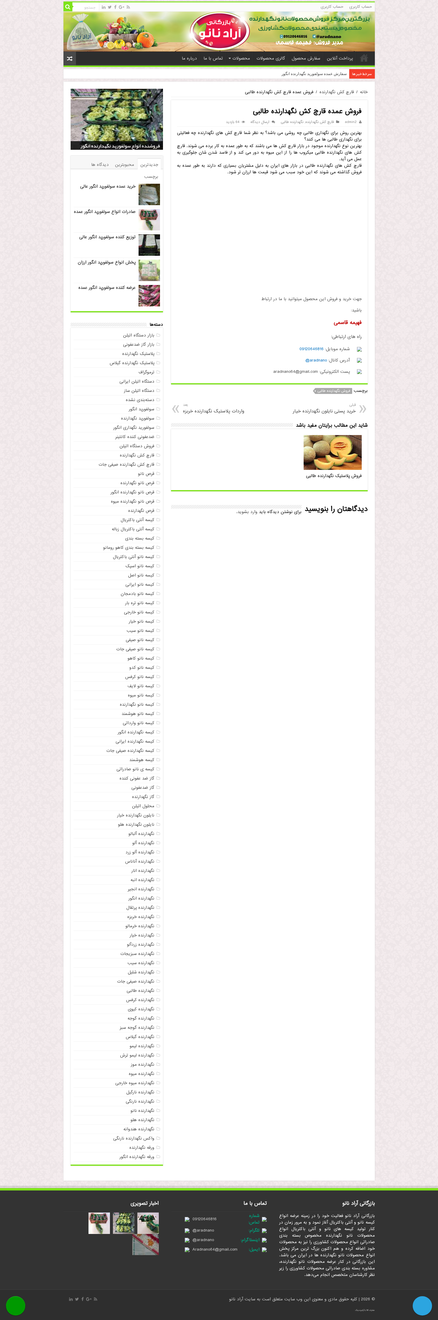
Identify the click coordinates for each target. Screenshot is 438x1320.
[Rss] (128, 7)
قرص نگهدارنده (141, 510)
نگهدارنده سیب (141, 963)
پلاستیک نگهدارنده (138, 353)
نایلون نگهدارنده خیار (135, 815)
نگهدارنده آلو (143, 843)
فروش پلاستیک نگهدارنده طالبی (334, 476)
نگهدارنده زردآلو (140, 944)
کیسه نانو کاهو (141, 658)
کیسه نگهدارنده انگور (136, 732)
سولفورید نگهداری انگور (133, 427)
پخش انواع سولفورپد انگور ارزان (107, 262)
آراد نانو (237, 1299)
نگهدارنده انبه (142, 880)
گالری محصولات (271, 58)
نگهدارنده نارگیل (140, 1092)
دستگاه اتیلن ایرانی (136, 381)
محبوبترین (124, 164)
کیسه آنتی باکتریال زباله (133, 529)
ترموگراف (146, 372)
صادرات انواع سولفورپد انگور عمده (105, 211)
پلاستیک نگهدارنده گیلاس (132, 363)
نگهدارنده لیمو (142, 1046)
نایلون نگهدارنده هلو (136, 824)
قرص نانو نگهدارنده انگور (132, 492)
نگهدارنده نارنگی (140, 1101)
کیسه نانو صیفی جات (135, 649)
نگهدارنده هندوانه (138, 1129)
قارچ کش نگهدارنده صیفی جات (126, 464)
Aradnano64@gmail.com (214, 1249)
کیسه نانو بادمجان (137, 593)
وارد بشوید (247, 512)
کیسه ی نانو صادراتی (135, 769)
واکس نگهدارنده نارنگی (133, 1138)
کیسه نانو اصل (141, 575)
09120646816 (311, 349)
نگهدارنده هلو (142, 1120)
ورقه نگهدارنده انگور (136, 1157)
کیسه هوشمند (141, 760)
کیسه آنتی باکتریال (137, 520)
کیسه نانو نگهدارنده (137, 704)
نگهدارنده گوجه (141, 1018)
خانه (364, 58)
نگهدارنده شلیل (141, 972)
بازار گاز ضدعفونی (138, 344)
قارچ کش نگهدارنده (336, 92)
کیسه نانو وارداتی (138, 723)
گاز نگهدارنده (143, 797)
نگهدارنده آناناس (139, 861)
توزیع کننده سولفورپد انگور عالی (107, 237)
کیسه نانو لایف (141, 686)
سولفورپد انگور (141, 409)
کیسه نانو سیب (140, 630)
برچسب (151, 176)
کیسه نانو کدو (141, 667)
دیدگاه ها (100, 164)
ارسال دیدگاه (260, 122)
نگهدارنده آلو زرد (139, 852)
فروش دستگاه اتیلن (136, 446)
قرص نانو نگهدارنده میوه (132, 501)
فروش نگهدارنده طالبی (333, 391)
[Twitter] (109, 7)
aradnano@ (316, 360)
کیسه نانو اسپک (139, 566)
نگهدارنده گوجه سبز (137, 1027)
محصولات (241, 58)
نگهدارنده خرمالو (139, 926)
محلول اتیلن (143, 806)
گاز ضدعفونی (142, 787)
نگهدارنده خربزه (140, 917)
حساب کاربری (360, 7)
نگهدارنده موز (142, 1064)
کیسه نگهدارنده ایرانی (135, 741)
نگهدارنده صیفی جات (135, 981)
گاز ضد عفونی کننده (136, 778)
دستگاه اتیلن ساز (139, 390)
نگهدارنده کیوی (141, 1009)
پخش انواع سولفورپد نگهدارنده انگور (124, 146)
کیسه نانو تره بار (139, 603)
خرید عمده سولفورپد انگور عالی (108, 186)
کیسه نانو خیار (141, 621)
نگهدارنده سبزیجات (137, 953)
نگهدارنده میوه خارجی (134, 1083)
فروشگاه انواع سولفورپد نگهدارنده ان (316, 73)
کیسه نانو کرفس (139, 677)
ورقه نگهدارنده (141, 1147)
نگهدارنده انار (142, 870)
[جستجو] (67, 6)
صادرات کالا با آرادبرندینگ (365, 1310)
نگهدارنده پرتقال (140, 907)
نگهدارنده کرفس (140, 1000)
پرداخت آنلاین (340, 58)
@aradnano (203, 1230)
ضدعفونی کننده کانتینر (134, 437)
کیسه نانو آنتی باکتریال (133, 557)
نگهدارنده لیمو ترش (137, 1055)
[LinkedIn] (103, 7)
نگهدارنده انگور (141, 898)
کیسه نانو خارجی (139, 612)
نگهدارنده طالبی (292, 122)
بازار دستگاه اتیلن (138, 335)
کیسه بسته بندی (139, 538)
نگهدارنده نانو (142, 1110)
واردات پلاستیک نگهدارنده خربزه (213, 408)
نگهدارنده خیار (142, 935)
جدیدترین (149, 164)
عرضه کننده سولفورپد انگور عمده (107, 287)
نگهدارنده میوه (141, 1073)
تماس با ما (213, 58)
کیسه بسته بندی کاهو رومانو (128, 547)
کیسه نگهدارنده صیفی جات (130, 750)
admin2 (351, 122)
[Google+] (121, 7)
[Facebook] (115, 7)
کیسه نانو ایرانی (139, 584)
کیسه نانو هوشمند (138, 713)
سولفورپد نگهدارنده (137, 418)
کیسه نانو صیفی (140, 640)
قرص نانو (146, 473)
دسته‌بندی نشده (140, 400)
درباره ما (189, 58)
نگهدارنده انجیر (141, 889)
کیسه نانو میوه (141, 695)
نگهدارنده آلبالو (141, 833)
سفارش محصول (306, 58)
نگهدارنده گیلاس (140, 1037)
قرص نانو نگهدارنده (137, 483)
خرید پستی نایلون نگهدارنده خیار (324, 408)
